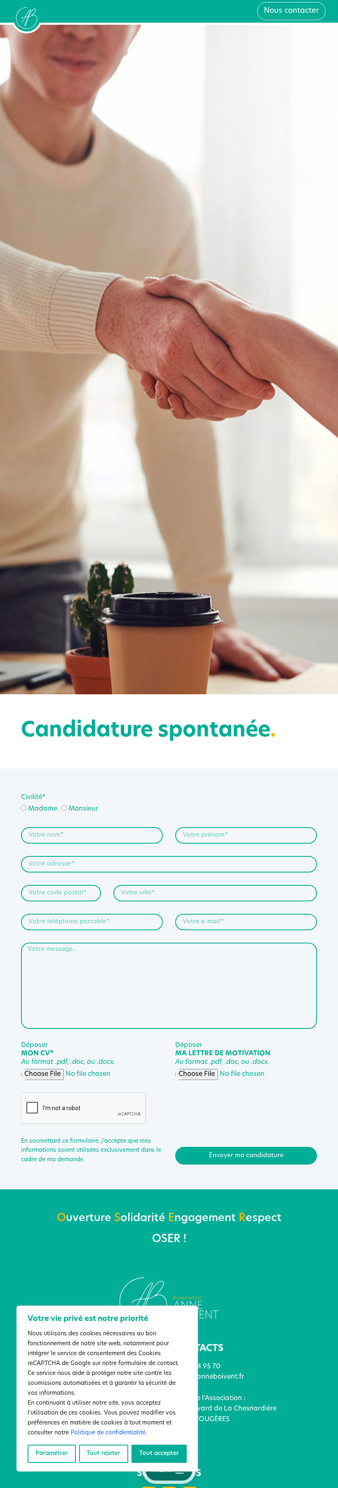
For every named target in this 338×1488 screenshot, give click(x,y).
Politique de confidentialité (108, 1433)
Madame (42, 809)
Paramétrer (51, 1453)
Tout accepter (159, 1453)
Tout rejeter (103, 1453)
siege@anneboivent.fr (208, 1377)
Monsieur (83, 809)
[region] (107, 1388)
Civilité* (33, 797)
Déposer (68, 1054)
